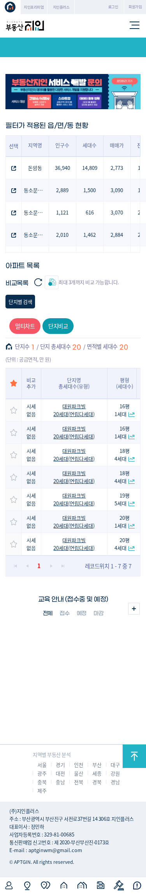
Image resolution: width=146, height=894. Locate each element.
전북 (78, 782)
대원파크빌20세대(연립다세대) (74, 410)
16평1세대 (122, 410)
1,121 (62, 212)
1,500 (89, 190)
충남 (60, 782)
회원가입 (135, 6)
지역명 (35, 145)
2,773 (117, 167)
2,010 (62, 234)
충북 (41, 782)
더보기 (134, 609)
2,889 (62, 190)
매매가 (117, 145)
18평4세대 (122, 454)
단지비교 (58, 326)
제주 (41, 790)
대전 (60, 773)
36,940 (62, 167)
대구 (115, 764)
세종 (96, 773)
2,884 (117, 234)
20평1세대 (122, 521)
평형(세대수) (124, 383)
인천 (78, 764)
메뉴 (134, 26)
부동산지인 (24, 26)
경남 (115, 782)
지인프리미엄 (34, 7)
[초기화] (38, 282)
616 (90, 212)
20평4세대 (122, 544)
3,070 (117, 212)
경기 (60, 764)
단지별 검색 (20, 301)
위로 (134, 756)
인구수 (62, 145)
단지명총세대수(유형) (74, 383)
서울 (41, 764)
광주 (41, 773)
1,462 (89, 234)
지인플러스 (61, 7)
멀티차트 (25, 326)
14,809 (89, 167)
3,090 (117, 190)
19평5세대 (122, 499)
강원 (115, 773)
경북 (96, 782)
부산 (96, 764)
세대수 (90, 145)
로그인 (113, 6)
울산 (78, 773)
